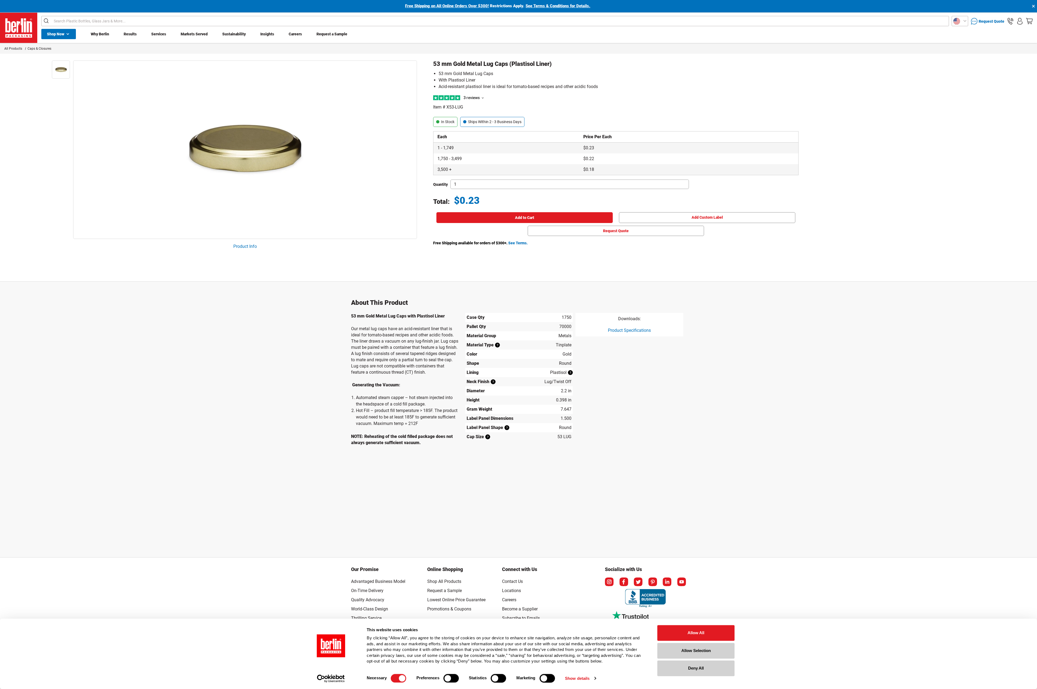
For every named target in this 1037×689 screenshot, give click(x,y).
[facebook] (623, 581)
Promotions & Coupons (449, 609)
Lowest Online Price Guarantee (456, 599)
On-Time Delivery (367, 590)
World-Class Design (369, 609)
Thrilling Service (366, 618)
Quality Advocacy (367, 599)
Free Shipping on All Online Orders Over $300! (447, 6)
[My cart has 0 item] (1029, 21)
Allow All (696, 632)
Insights (267, 34)
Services (158, 34)
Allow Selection (696, 650)
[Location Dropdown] (960, 21)
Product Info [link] (245, 246)
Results (130, 34)
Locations (511, 590)
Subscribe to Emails (521, 618)
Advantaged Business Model (378, 581)
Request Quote (616, 231)
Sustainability (234, 34)
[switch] (451, 678)
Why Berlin (100, 34)
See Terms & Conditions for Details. (558, 6)
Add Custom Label (707, 217)
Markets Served (194, 34)
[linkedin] (667, 581)
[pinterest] (652, 581)
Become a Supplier (520, 609)
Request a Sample (332, 34)
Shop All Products (444, 581)
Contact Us (512, 581)
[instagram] (609, 581)
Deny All (696, 668)
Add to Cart (524, 217)
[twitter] (638, 581)
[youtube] (681, 581)
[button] (1010, 21)
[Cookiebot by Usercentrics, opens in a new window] (331, 678)
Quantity (440, 184)
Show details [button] (577, 678)
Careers (295, 34)
